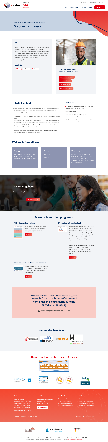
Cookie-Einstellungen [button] (33, 416)
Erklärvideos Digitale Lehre (65, 403)
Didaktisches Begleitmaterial (65, 405)
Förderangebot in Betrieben (86, 403)
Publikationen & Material (20, 410)
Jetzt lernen (99, 7)
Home (65, 7)
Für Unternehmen (86, 7)
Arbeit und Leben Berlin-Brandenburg (74, 439)
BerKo (37, 437)
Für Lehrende (74, 7)
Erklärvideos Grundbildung (86, 401)
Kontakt (101, 2)
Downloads (84, 2)
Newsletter (93, 2)
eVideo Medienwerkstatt (64, 401)
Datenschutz (23, 416)
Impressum (16, 416)
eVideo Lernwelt (62, 399)
